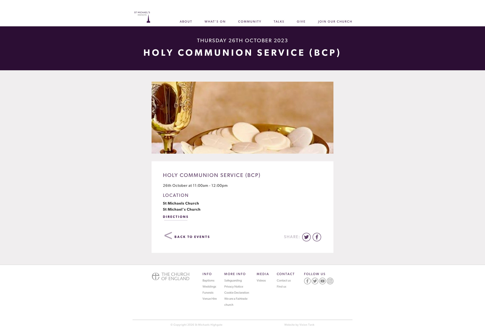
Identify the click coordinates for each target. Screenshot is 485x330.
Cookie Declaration (236, 292)
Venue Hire (210, 298)
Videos (261, 280)
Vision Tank (307, 325)
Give (301, 21)
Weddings (209, 286)
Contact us (284, 280)
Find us (281, 286)
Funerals (208, 292)
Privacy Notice (233, 286)
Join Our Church (335, 21)
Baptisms (208, 280)
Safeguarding (233, 280)
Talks (279, 21)
